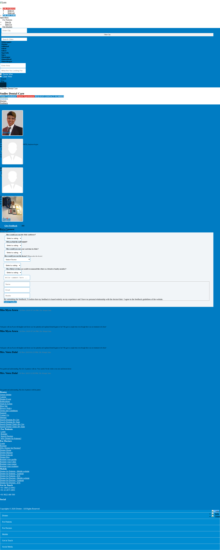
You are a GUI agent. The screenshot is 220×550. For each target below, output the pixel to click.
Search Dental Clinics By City (12, 424)
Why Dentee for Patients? (11, 438)
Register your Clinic (8, 462)
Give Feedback (10, 226)
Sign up (11, 13)
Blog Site (4, 406)
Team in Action (6, 404)
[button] (106, 267)
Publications (5, 401)
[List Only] (3, 84)
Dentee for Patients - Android (12, 474)
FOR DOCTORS (9, 15)
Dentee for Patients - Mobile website (14, 471)
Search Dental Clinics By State (12, 427)
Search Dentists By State (10, 422)
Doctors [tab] (3, 101)
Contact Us (4, 415)
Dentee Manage (6, 453)
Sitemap (3, 417)
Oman (217, 516)
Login (3, 432)
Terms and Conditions (9, 411)
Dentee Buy (5, 457)
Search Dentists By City (9, 420)
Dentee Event (5, 399)
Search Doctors (7, 436)
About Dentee (5, 395)
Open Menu (4, 18)
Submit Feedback (10, 302)
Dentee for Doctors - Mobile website (14, 478)
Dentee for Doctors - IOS (10, 483)
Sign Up (8, 24)
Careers (3, 397)
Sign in (11, 11)
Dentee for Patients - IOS (10, 476)
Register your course (8, 464)
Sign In (8, 22)
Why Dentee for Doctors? (10, 448)
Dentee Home (5, 450)
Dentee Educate (6, 455)
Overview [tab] (4, 99)
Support (3, 413)
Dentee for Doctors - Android (12, 480)
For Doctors (7, 27)
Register (4, 434)
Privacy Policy (6, 408)
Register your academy (9, 466)
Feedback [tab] (4, 103)
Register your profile (8, 459)
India (217, 514)
